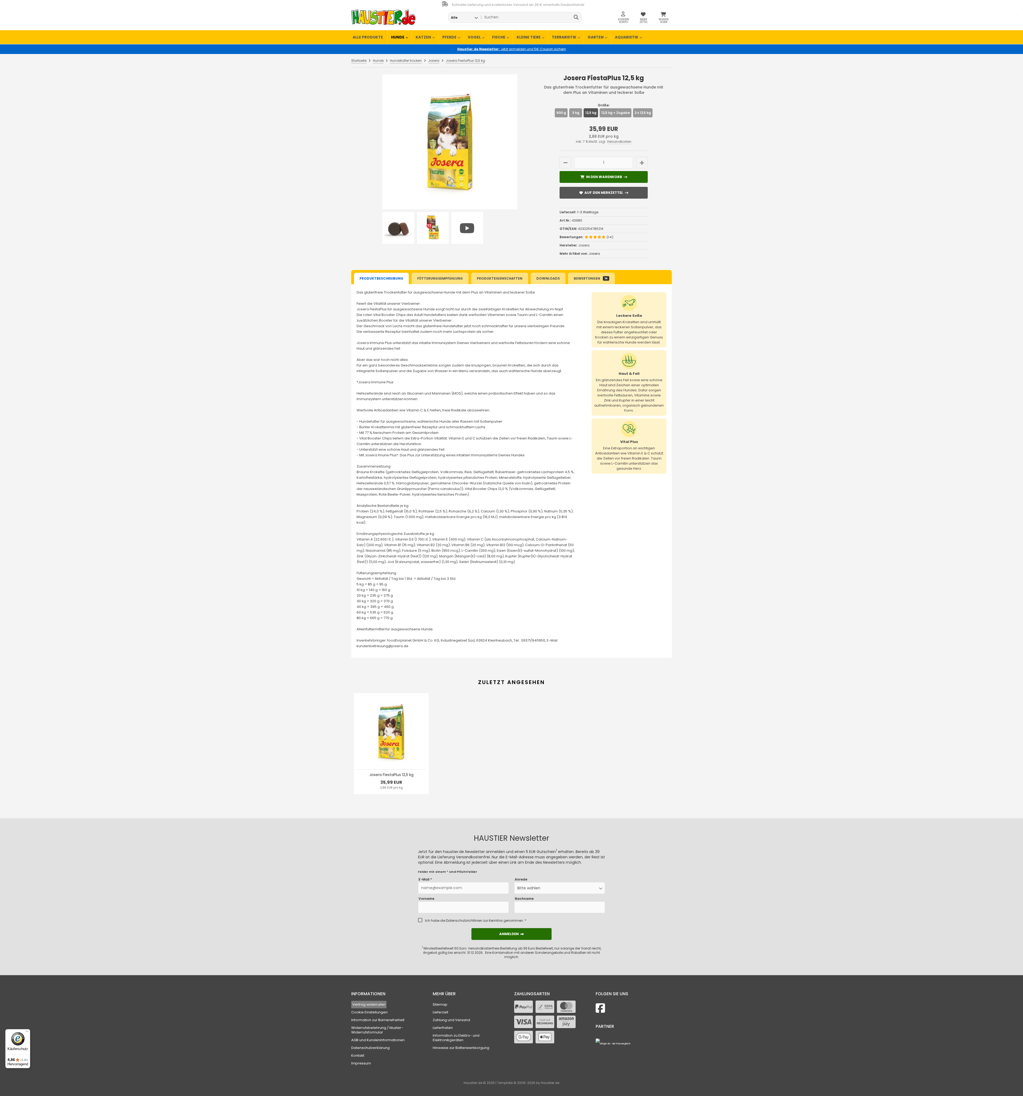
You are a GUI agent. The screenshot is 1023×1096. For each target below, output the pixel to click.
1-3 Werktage (587, 212)
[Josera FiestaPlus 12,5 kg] (449, 142)
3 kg (575, 112)
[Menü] (27, 1032)
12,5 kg (590, 112)
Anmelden (511, 934)
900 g (561, 112)
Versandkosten (619, 141)
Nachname (524, 899)
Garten (596, 37)
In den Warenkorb (604, 177)
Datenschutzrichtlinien (464, 920)
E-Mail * (425, 879)
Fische (498, 37)
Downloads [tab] (548, 278)
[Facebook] (600, 1008)
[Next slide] (662, 743)
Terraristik (564, 37)
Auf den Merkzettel (603, 193)
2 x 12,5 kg (643, 112)
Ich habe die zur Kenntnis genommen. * (475, 921)
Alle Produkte (368, 37)
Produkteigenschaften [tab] (499, 278)
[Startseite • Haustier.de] (383, 17)
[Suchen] (576, 17)
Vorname (426, 899)
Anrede (521, 879)
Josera (594, 253)
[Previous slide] (360, 743)
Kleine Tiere (529, 37)
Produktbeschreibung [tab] (381, 278)
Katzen (423, 37)
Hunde (397, 37)
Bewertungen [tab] (591, 278)
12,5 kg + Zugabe (615, 112)
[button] (464, 17)
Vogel (474, 37)
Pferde (449, 37)
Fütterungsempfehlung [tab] (440, 278)
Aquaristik (626, 37)
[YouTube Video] (467, 228)
